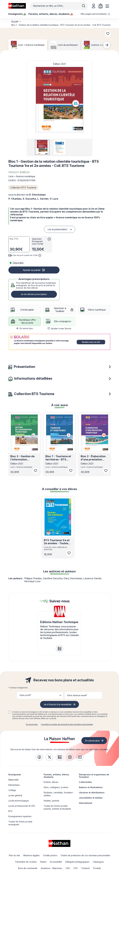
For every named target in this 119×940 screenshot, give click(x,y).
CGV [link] (75, 868)
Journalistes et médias (90, 798)
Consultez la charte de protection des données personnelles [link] (67, 724)
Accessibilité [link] (56, 862)
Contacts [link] (85, 868)
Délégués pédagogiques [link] (77, 862)
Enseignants (14, 774)
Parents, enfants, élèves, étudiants (56, 775)
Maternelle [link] (13, 779)
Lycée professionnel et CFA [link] (21, 806)
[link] (59, 648)
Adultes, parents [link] (51, 800)
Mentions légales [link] (31, 855)
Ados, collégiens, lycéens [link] (56, 787)
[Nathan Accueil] (17, 6)
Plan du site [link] (14, 855)
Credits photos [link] (50, 855)
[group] (42, 147)
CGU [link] (68, 868)
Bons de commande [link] (27, 868)
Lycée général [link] (15, 795)
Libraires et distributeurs (91, 792)
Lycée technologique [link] (18, 800)
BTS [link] (10, 811)
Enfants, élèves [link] (51, 782)
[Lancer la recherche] (83, 5)
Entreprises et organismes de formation (94, 775)
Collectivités (85, 782)
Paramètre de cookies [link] (26, 862)
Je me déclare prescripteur (34, 294)
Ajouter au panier (32, 270)
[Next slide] (106, 45)
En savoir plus (26, 328)
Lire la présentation (57, 229)
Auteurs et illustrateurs (91, 787)
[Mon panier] (100, 6)
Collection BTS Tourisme (23, 187)
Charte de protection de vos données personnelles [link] (85, 855)
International (85, 803)
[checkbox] (9, 712)
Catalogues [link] (98, 862)
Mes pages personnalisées (94, 14)
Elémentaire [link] (14, 785)
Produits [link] (97, 868)
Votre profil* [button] (25, 695)
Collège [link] (12, 790)
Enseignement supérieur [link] (20, 816)
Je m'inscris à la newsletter (58, 704)
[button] (59, 99)
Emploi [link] (43, 862)
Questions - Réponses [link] (51, 868)
